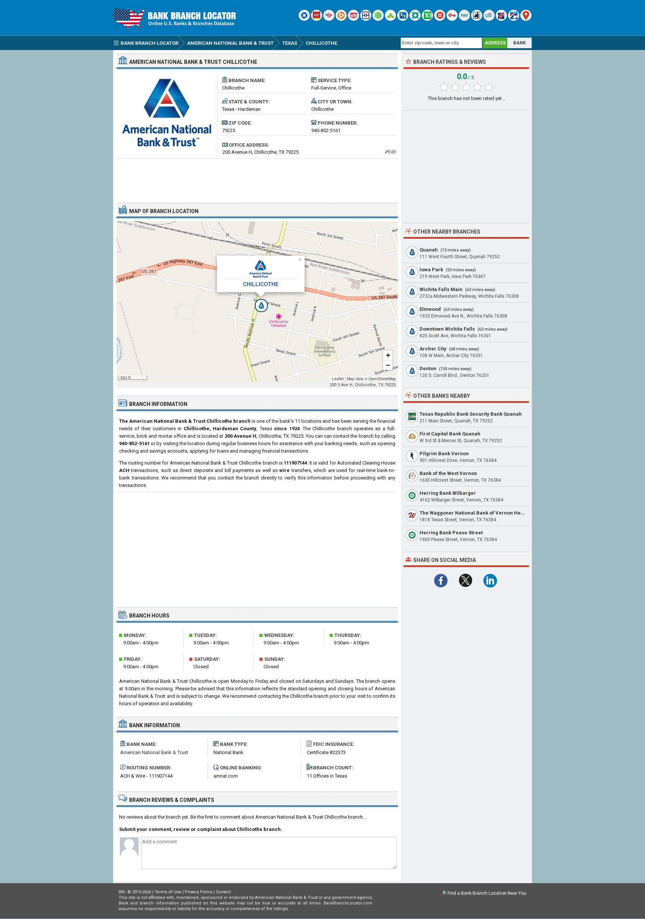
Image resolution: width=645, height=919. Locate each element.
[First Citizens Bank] (501, 19)
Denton (428, 368)
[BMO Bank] (439, 19)
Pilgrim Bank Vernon (444, 453)
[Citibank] (489, 19)
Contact (223, 892)
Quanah (429, 250)
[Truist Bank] (365, 19)
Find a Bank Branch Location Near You (487, 893)
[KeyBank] (452, 19)
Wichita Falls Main (441, 289)
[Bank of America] (328, 19)
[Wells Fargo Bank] (316, 19)
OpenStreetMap (382, 378)
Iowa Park (431, 269)
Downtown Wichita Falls (447, 329)
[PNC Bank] (341, 19)
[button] (257, 301)
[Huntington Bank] (378, 19)
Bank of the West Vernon (448, 473)
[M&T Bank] (464, 19)
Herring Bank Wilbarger (448, 493)
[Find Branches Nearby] (526, 19)
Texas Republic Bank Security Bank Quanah (471, 414)
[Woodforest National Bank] (476, 19)
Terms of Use (168, 892)
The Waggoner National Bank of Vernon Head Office (481, 513)
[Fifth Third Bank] (402, 19)
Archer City (433, 348)
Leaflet (338, 378)
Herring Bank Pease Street (451, 532)
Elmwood (430, 309)
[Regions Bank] (390, 19)
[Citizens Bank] (415, 19)
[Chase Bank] (304, 19)
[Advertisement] (257, 177)
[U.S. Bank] (353, 19)
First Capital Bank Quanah (450, 434)
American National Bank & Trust (154, 752)
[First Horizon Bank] (513, 19)
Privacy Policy (198, 892)
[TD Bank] (427, 19)
